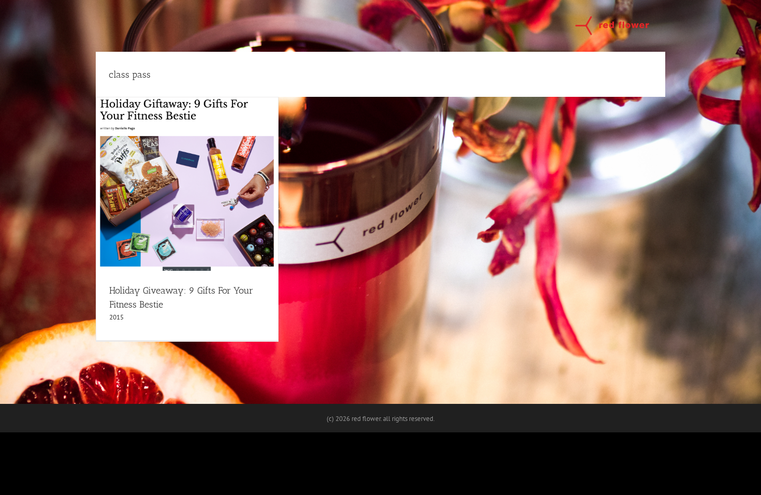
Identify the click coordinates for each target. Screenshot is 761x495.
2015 (116, 317)
